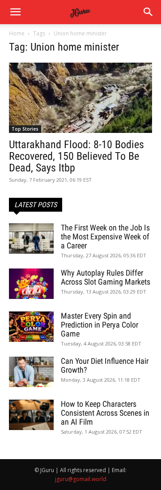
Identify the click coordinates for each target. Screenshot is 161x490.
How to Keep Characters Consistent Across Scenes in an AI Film (105, 412)
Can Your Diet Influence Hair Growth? (104, 365)
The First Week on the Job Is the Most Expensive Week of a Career (105, 236)
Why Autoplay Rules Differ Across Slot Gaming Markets (105, 277)
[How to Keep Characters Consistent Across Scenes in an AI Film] (31, 415)
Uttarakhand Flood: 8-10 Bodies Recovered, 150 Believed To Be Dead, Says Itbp (76, 156)
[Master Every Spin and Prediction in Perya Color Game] (31, 326)
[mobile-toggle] (15, 12)
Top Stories (25, 129)
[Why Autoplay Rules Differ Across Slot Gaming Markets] (31, 283)
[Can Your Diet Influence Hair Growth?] (31, 372)
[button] (148, 12)
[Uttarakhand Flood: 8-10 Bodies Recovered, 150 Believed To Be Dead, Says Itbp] (80, 98)
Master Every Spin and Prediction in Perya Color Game (99, 324)
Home (17, 33)
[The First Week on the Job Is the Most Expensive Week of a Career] (31, 238)
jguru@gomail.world (80, 479)
